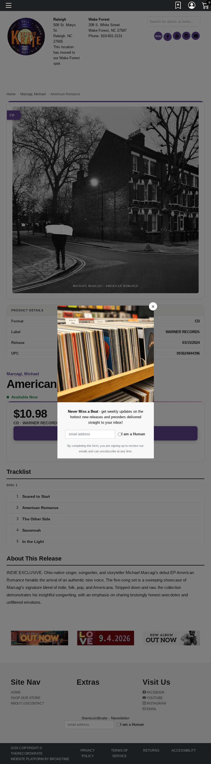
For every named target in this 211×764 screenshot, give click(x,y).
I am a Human (133, 434)
